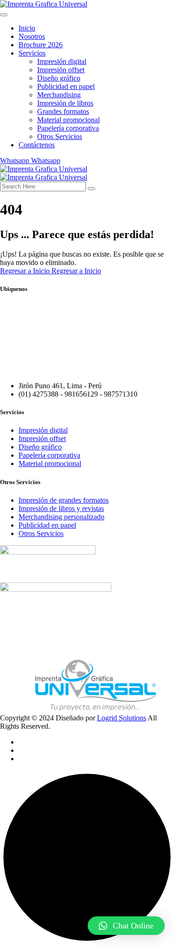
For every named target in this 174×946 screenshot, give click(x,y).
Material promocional (68, 120)
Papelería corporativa (68, 128)
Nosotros (32, 36)
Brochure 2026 (41, 45)
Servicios (32, 53)
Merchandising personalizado (61, 517)
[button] (126, 925)
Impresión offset (60, 70)
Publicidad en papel (66, 86)
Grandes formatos (63, 111)
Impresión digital (61, 61)
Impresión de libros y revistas (61, 508)
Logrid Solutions (121, 718)
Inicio (27, 28)
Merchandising (59, 95)
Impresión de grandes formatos (64, 500)
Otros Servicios (59, 136)
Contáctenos (37, 145)
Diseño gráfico (58, 78)
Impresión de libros (65, 103)
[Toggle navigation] (3, 14)
